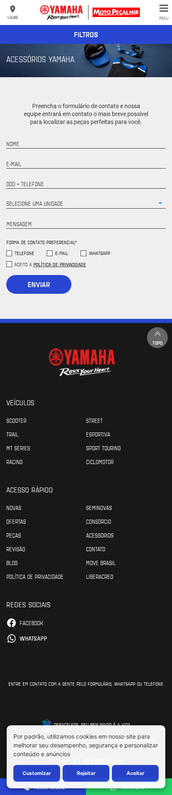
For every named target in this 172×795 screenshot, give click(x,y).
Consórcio (98, 521)
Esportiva (98, 434)
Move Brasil (101, 562)
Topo (157, 342)
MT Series (18, 448)
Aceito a (50, 264)
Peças (13, 535)
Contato (95, 549)
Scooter (16, 420)
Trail (12, 434)
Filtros (86, 34)
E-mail (61, 253)
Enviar (39, 284)
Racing (14, 461)
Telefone (24, 253)
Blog (12, 562)
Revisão (15, 549)
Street (94, 420)
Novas (13, 507)
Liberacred (99, 576)
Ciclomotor (100, 461)
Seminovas (99, 507)
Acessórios (100, 535)
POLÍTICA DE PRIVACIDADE (34, 576)
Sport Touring (103, 448)
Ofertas (16, 521)
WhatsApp (99, 253)
